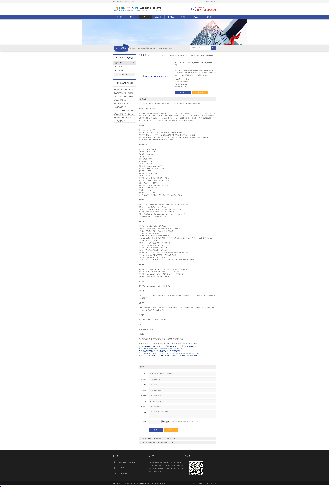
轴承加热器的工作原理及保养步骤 (124, 114)
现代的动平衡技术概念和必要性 (123, 93)
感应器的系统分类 (119, 121)
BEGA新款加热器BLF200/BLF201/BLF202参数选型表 (124, 117)
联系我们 (213, 1)
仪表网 (201, 483)
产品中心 (145, 17)
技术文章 (171, 17)
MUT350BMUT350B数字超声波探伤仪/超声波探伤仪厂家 (160, 442)
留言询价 (200, 92)
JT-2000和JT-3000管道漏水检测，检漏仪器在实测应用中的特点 (124, 110)
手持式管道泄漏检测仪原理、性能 (124, 89)
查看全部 (124, 74)
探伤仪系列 (118, 63)
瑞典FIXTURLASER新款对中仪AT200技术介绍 (124, 96)
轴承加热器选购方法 (120, 100)
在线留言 (207, 1)
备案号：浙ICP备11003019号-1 (159, 483)
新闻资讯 (158, 17)
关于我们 (132, 17)
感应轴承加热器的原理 (121, 107)
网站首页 (119, 17)
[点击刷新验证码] (165, 421)
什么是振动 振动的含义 (121, 103)
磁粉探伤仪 (118, 66)
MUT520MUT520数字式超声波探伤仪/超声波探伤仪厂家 (160, 438)
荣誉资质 (184, 17)
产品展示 (178, 55)
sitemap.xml (207, 483)
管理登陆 (213, 483)
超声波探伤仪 (119, 70)
